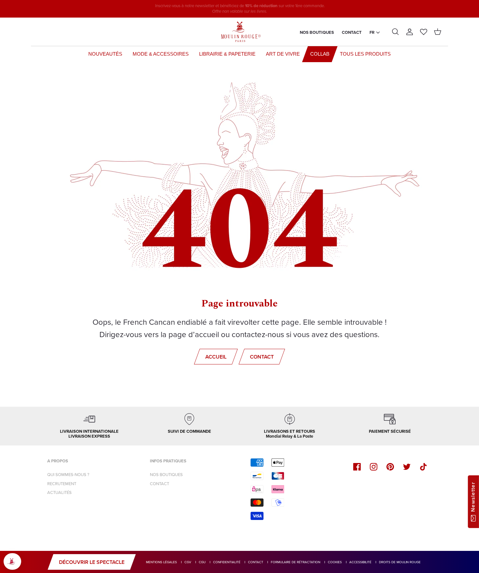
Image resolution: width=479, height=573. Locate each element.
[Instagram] (373, 466)
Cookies (335, 562)
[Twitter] (407, 466)
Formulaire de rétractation (295, 562)
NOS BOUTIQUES (166, 474)
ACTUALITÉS (59, 492)
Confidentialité (226, 562)
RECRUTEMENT (61, 484)
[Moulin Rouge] (239, 31)
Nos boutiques (317, 32)
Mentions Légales (161, 562)
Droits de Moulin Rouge (400, 562)
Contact (352, 32)
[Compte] (410, 32)
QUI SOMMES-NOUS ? (68, 474)
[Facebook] (357, 466)
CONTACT (159, 484)
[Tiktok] (423, 466)
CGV (187, 562)
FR (372, 32)
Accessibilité (360, 562)
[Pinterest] (390, 466)
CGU (202, 562)
